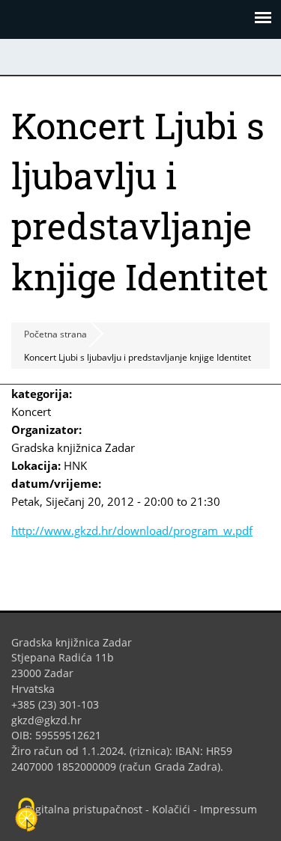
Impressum (228, 809)
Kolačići (171, 809)
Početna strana (55, 334)
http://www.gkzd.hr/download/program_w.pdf (137, 530)
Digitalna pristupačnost (83, 809)
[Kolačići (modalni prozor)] (26, 815)
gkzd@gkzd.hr (52, 720)
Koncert (31, 411)
